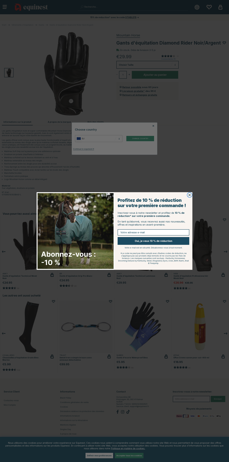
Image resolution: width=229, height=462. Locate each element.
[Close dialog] (189, 194)
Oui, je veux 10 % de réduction (153, 240)
